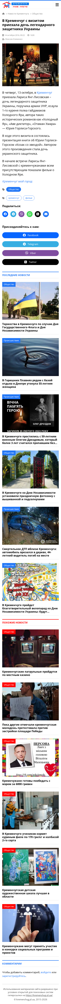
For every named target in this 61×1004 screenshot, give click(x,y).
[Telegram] (13, 214)
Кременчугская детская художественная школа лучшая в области (25, 893)
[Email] (46, 214)
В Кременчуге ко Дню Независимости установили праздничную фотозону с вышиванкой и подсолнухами (29, 496)
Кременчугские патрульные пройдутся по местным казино (29, 673)
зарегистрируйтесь (14, 976)
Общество (13, 189)
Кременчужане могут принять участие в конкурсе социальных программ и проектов (29, 949)
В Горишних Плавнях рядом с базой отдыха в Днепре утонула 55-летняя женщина (27, 383)
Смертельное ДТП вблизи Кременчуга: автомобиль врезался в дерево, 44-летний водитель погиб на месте (29, 552)
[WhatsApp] (30, 214)
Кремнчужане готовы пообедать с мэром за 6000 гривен (26, 782)
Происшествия (11, 340)
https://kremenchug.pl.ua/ (39, 995)
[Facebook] (5, 214)
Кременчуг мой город (17, 181)
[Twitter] (38, 214)
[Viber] (21, 214)
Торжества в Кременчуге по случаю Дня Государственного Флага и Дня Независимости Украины (30, 327)
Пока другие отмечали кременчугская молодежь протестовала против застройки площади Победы (29, 728)
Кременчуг (44, 93)
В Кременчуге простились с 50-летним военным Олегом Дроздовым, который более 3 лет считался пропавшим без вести (29, 440)
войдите (46, 972)
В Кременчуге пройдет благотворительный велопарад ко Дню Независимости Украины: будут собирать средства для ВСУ (30, 608)
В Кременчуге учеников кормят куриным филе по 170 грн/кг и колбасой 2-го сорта (30, 837)
